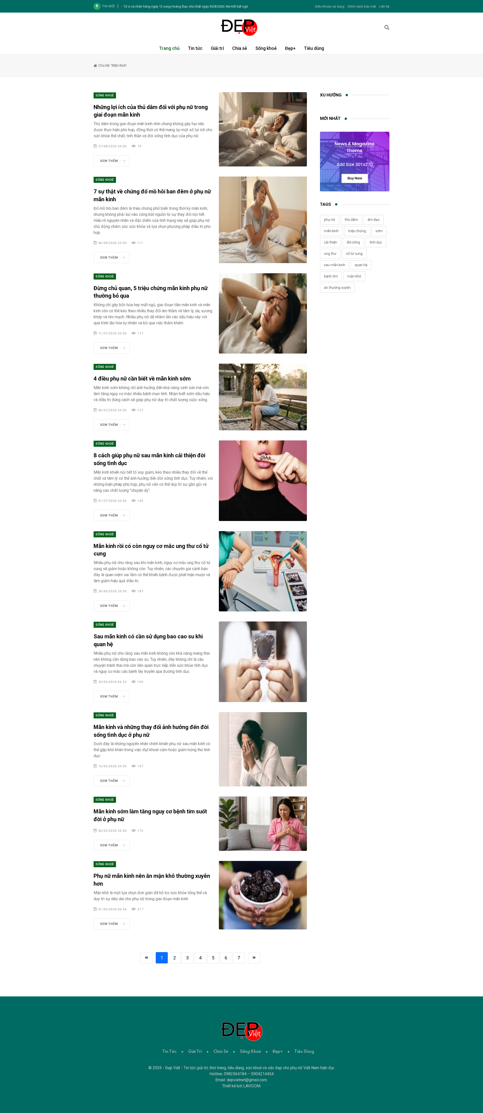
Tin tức (195, 48)
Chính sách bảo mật (361, 6)
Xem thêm (109, 161)
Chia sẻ (239, 48)
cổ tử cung (354, 254)
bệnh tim (331, 276)
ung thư (330, 254)
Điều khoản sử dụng (329, 6)
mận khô (354, 276)
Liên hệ (384, 6)
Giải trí (217, 48)
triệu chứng (357, 231)
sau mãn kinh (334, 265)
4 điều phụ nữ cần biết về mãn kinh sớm (142, 378)
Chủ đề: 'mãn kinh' (112, 65)
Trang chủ (169, 48)
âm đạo (374, 220)
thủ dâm (351, 220)
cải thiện (330, 242)
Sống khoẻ (266, 48)
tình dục (376, 242)
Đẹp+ (290, 48)
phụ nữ (329, 220)
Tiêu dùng (314, 48)
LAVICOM (251, 1086)
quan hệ (361, 265)
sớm (379, 231)
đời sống (353, 242)
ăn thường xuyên (337, 288)
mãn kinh (331, 231)
